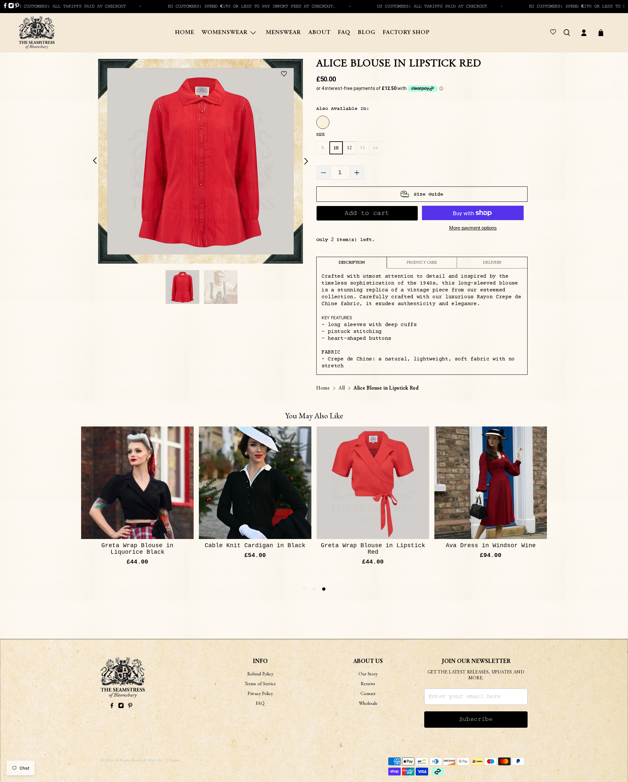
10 (336, 148)
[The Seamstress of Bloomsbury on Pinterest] (17, 6)
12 (349, 148)
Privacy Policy (260, 694)
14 (362, 148)
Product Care (422, 263)
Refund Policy (260, 674)
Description (352, 263)
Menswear (283, 33)
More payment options (473, 228)
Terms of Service (260, 684)
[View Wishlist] (554, 32)
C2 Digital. (172, 760)
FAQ (344, 33)
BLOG (366, 33)
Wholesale (368, 704)
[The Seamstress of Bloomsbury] (37, 32)
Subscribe (476, 719)
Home (184, 33)
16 (375, 148)
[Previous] (99, 161)
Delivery (492, 263)
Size (320, 135)
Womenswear (224, 33)
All (342, 388)
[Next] (302, 161)
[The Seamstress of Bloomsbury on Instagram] (11, 6)
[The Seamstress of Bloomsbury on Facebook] (5, 6)
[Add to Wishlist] (285, 74)
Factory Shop (406, 33)
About (319, 33)
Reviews (368, 684)
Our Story (367, 674)
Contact (367, 694)
